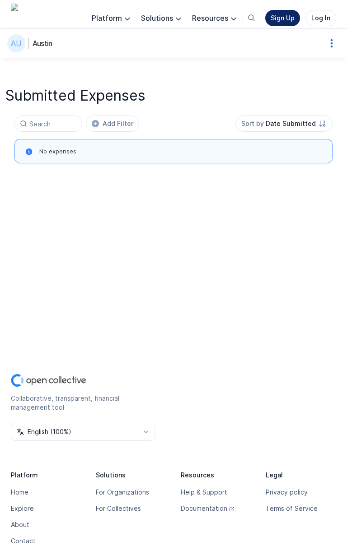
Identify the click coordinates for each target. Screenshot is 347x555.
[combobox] (284, 124)
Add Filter (118, 123)
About (20, 524)
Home (19, 492)
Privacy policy (287, 492)
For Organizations (122, 492)
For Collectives (118, 508)
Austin (42, 43)
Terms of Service (292, 508)
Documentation (204, 508)
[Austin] (18, 43)
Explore (22, 508)
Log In (320, 18)
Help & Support (204, 492)
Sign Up (283, 18)
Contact (23, 541)
